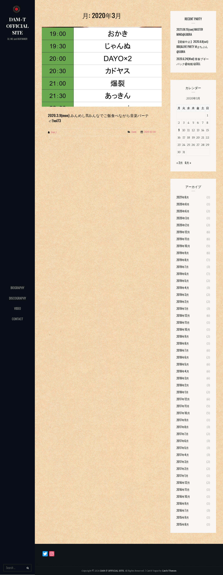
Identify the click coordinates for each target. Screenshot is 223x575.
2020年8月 (182, 204)
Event (134, 131)
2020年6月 (182, 211)
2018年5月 (182, 364)
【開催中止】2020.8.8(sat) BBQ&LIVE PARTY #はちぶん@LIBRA (192, 47)
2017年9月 (182, 420)
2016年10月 (183, 496)
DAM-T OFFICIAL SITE (17, 26)
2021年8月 (182, 197)
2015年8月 (182, 524)
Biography (17, 287)
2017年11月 (182, 406)
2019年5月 (182, 281)
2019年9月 (182, 253)
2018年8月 (182, 343)
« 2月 (179, 163)
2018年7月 (182, 350)
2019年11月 (183, 239)
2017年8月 (182, 427)
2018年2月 (182, 385)
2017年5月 (182, 448)
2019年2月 (182, 302)
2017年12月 (183, 399)
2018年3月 (182, 378)
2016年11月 (183, 489)
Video (17, 308)
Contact (17, 319)
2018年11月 (183, 322)
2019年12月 (183, 232)
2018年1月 (182, 392)
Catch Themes (169, 570)
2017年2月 (182, 469)
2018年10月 (183, 329)
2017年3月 (182, 462)
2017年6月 (182, 441)
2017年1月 (182, 476)
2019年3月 (182, 295)
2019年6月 (182, 274)
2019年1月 (182, 308)
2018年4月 (182, 371)
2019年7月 (182, 267)
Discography (17, 298)
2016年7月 (182, 510)
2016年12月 (183, 483)
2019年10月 (183, 246)
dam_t (54, 132)
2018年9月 (182, 336)
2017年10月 (183, 413)
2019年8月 (182, 260)
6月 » (188, 163)
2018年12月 (183, 315)
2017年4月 (182, 455)
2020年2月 (182, 225)
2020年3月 (182, 218)
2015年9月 (182, 517)
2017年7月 (182, 434)
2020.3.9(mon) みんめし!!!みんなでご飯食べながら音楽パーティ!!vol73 (98, 118)
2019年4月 (182, 288)
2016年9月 (182, 503)
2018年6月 (182, 357)
